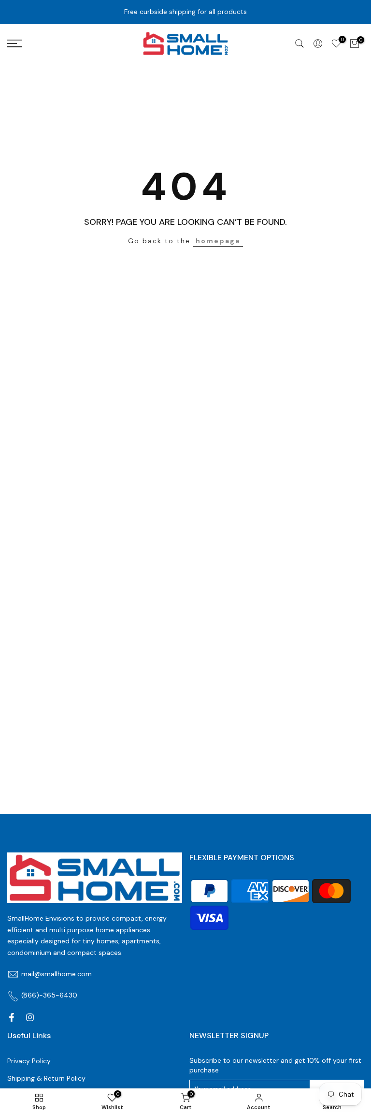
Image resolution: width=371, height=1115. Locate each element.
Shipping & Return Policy (46, 1078)
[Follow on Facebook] (11, 1017)
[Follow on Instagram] (30, 1017)
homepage (218, 240)
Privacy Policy (29, 1060)
